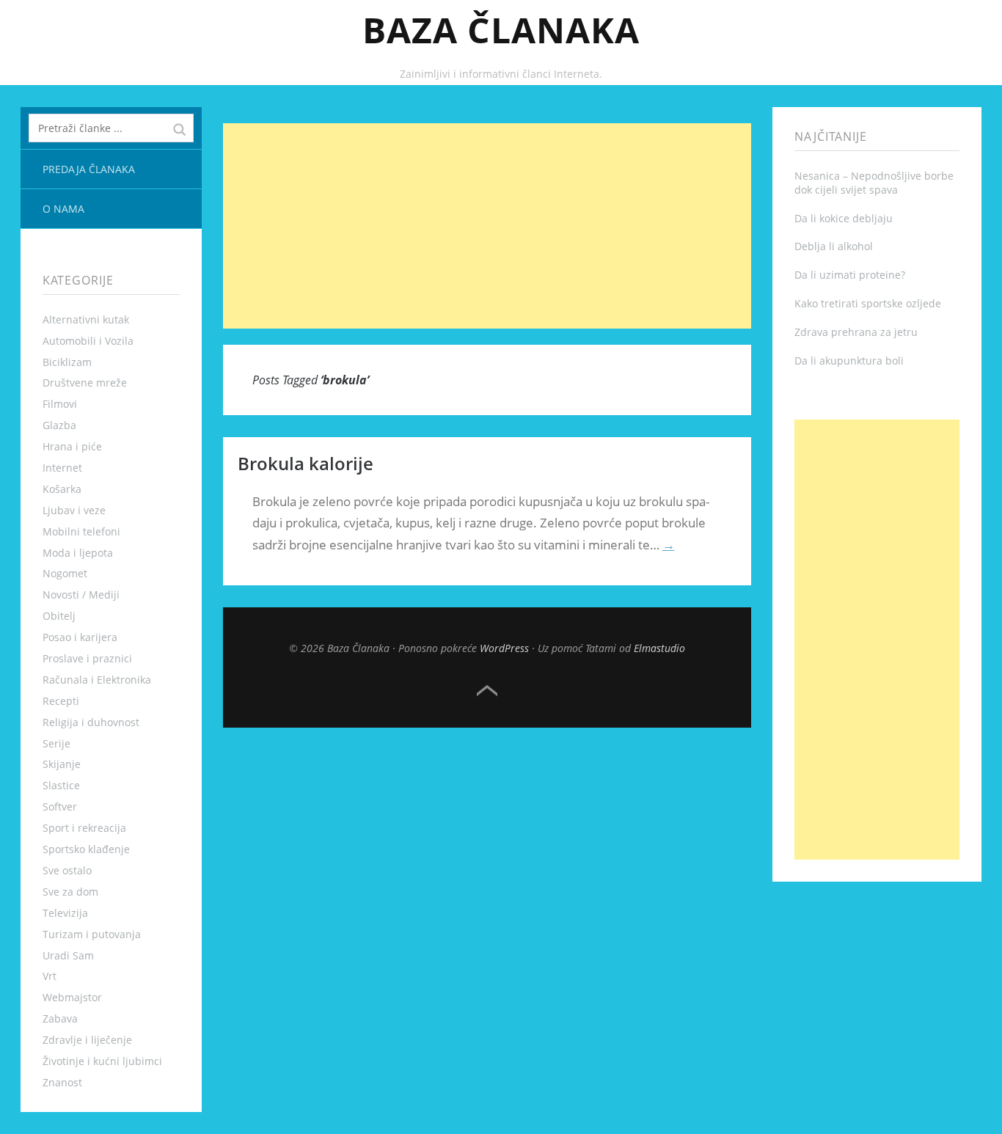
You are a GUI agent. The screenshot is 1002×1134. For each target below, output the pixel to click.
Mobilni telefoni (81, 531)
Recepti (61, 701)
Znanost (62, 1082)
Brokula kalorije (305, 463)
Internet (62, 468)
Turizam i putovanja (92, 934)
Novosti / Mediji (81, 594)
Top (487, 691)
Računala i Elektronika (97, 680)
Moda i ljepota (78, 553)
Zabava (60, 1018)
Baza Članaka (501, 30)
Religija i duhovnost (91, 722)
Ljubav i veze (74, 510)
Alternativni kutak (86, 319)
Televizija (65, 913)
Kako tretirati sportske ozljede (867, 303)
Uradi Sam (68, 955)
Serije (56, 743)
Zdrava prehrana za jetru (856, 332)
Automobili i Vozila (88, 341)
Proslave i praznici (87, 658)
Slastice (61, 785)
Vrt (49, 976)
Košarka (62, 489)
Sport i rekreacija (84, 828)
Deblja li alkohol (833, 246)
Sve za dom (70, 892)
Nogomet (65, 573)
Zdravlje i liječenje (87, 1040)
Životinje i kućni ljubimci (102, 1061)
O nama (63, 209)
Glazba (59, 425)
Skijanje (62, 764)
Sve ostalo (67, 870)
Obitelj (59, 616)
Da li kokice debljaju (843, 218)
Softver (60, 806)
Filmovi (60, 404)
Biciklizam (67, 362)
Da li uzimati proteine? (849, 275)
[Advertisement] (487, 226)
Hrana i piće (72, 446)
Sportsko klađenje (86, 849)
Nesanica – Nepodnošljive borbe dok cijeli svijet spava (874, 183)
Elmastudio (659, 648)
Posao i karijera (80, 637)
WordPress (504, 648)
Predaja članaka (89, 169)
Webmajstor (72, 997)
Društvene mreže (85, 382)
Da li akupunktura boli (849, 360)
